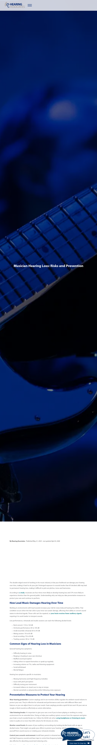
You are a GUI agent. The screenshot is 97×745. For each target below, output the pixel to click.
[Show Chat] (88, 743)
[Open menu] (30, 5)
